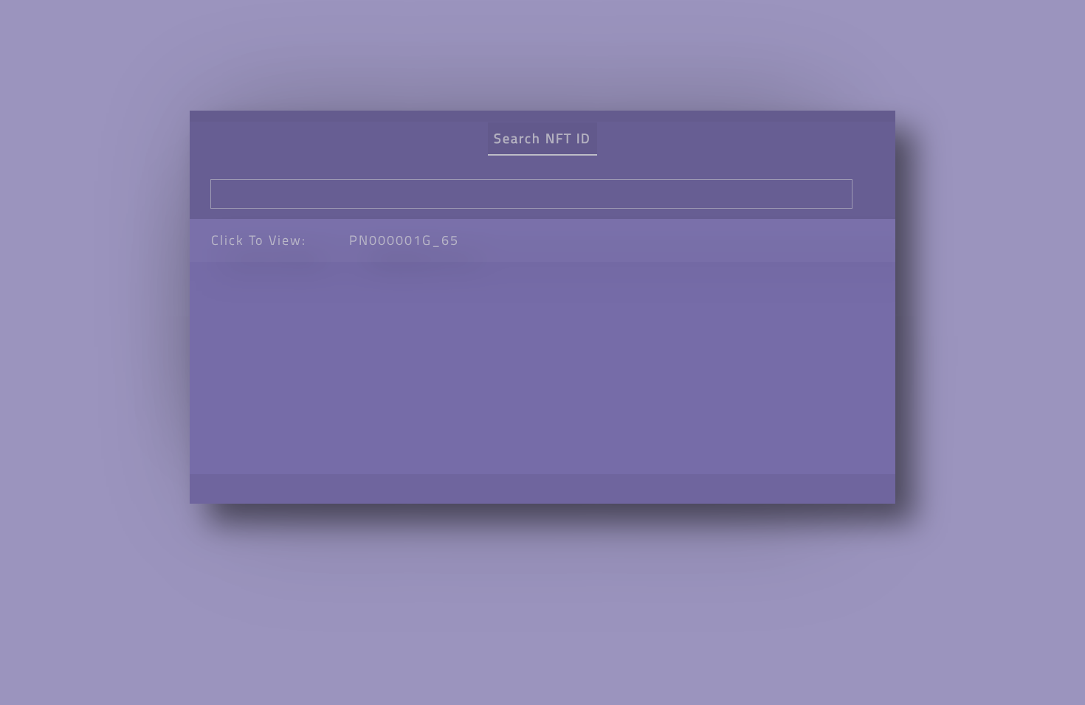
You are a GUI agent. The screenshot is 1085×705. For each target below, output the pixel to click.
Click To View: (258, 239)
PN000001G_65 (404, 239)
